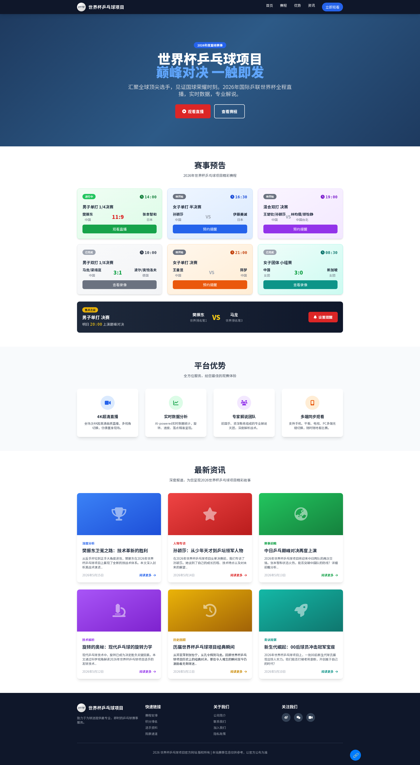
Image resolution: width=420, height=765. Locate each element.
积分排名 (151, 721)
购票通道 (151, 733)
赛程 (283, 5)
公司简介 (220, 715)
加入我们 (220, 727)
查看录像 (120, 284)
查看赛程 (229, 111)
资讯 (311, 5)
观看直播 (196, 111)
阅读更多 (145, 575)
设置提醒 (325, 317)
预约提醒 (210, 229)
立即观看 (333, 7)
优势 (297, 5)
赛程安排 (151, 715)
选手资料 (151, 727)
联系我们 (220, 721)
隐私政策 (220, 733)
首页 (269, 5)
